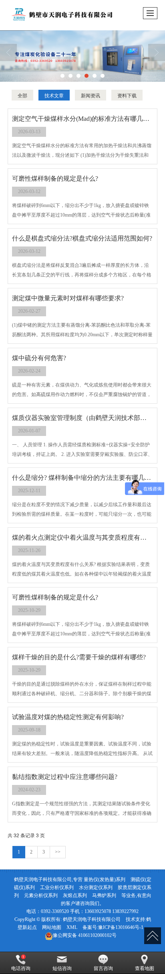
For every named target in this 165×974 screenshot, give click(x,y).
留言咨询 (103, 968)
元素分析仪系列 (41, 895)
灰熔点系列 (75, 895)
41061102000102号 (85, 935)
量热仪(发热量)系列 (104, 879)
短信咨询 (62, 968)
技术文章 (54, 95)
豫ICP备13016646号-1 (120, 927)
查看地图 (144, 968)
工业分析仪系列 (57, 887)
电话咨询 (20, 968)
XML (71, 927)
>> (57, 852)
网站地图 (51, 927)
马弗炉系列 (104, 895)
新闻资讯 (90, 95)
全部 (22, 95)
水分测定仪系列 (96, 887)
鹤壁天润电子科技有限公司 (92, 919)
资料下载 (127, 95)
